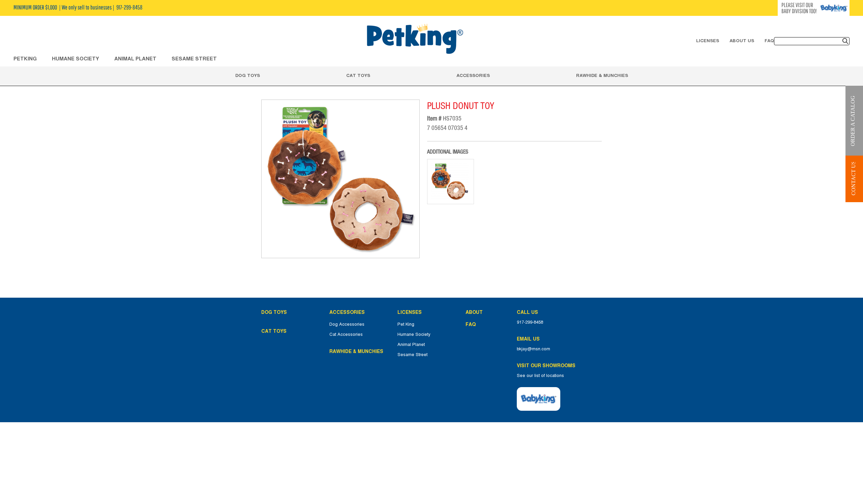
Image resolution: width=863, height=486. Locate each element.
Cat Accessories (346, 334)
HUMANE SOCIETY (75, 58)
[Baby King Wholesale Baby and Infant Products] (414, 39)
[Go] (845, 41)
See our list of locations (540, 375)
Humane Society (413, 334)
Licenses (707, 40)
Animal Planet (411, 344)
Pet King (405, 324)
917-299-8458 (530, 322)
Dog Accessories (346, 324)
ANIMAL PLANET (135, 58)
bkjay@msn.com (533, 349)
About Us (742, 40)
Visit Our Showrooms (547, 365)
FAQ (769, 40)
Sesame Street (194, 58)
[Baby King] (538, 399)
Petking (25, 58)
